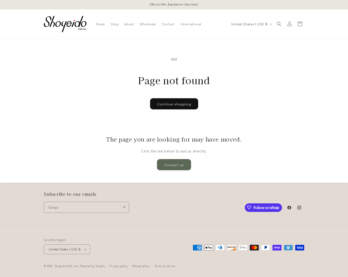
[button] (279, 24)
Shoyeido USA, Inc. (66, 266)
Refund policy (141, 266)
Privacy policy (119, 266)
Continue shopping (174, 103)
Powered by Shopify (92, 266)
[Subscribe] (123, 207)
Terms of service (164, 266)
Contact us (174, 164)
